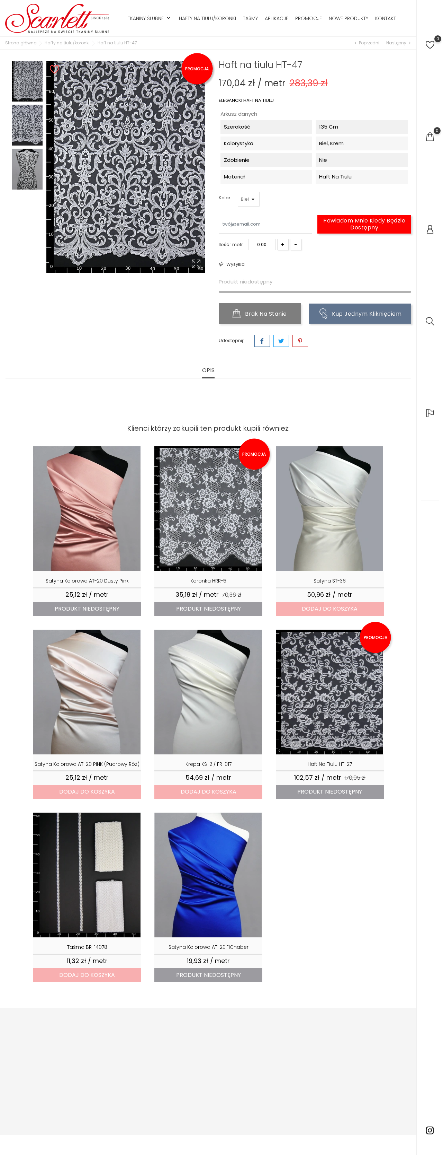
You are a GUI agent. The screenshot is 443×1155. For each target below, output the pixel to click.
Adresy (261, 1067)
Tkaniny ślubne (150, 18)
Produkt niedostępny (87, 609)
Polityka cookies (202, 1074)
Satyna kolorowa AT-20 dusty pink (87, 580)
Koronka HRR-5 (208, 580)
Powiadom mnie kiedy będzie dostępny (364, 224)
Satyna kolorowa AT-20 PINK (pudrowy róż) (87, 764)
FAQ (188, 1112)
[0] (430, 45)
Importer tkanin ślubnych (201, 1039)
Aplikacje (276, 18)
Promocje (308, 18)
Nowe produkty (348, 18)
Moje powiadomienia (277, 1088)
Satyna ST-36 (330, 580)
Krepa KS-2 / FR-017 (209, 764)
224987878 (32, 1073)
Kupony (261, 1077)
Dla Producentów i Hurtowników (135, 1070)
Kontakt (385, 18)
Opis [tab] (208, 370)
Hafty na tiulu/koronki (207, 18)
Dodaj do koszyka (330, 609)
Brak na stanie (265, 314)
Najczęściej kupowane (140, 1056)
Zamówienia (267, 1046)
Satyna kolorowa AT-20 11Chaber (208, 947)
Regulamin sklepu (204, 1053)
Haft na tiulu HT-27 (330, 764)
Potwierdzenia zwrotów (279, 1056)
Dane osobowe (270, 1036)
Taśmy (250, 18)
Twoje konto (263, 1021)
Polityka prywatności (207, 1063)
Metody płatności (203, 1084)
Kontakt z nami (200, 1122)
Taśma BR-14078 (87, 947)
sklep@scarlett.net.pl (44, 1084)
